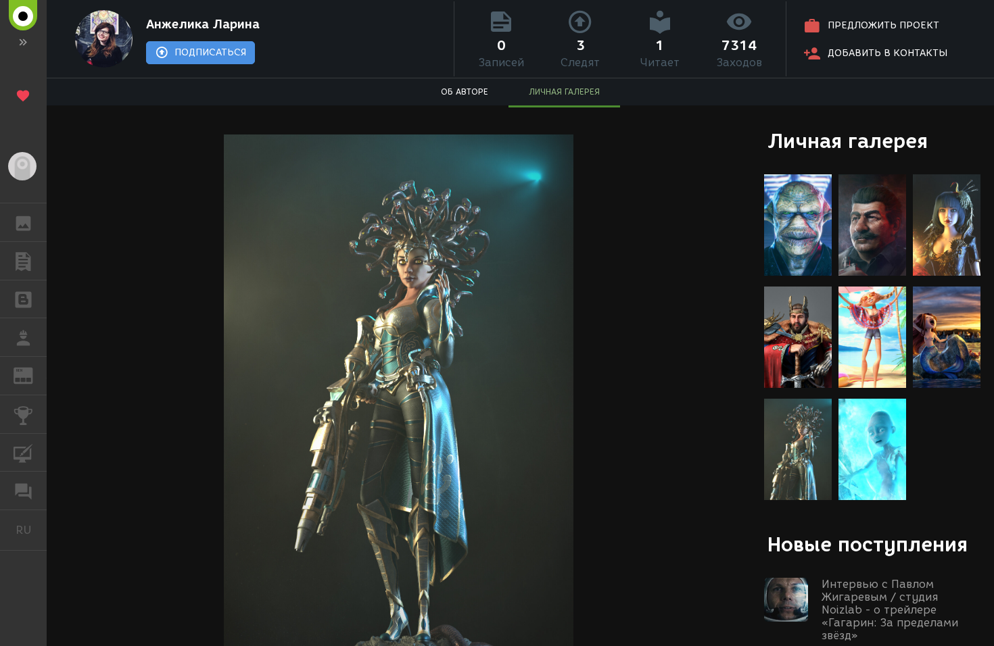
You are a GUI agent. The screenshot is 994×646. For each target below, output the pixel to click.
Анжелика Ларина (203, 24)
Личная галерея (847, 141)
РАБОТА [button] (23, 337)
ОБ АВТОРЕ (464, 91)
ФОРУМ (23, 491)
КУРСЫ (23, 453)
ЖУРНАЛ (31, 374)
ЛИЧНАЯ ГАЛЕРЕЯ (564, 91)
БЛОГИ (23, 299)
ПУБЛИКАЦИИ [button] (23, 261)
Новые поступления (867, 544)
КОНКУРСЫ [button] (23, 414)
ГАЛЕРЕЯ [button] (23, 222)
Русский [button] (31, 530)
